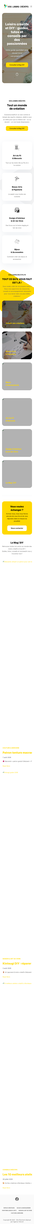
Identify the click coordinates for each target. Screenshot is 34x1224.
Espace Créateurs (9, 1208)
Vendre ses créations (15, 323)
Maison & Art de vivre (12, 959)
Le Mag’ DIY (11, 483)
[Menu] (31, 6)
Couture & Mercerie (11, 748)
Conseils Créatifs (10, 1170)
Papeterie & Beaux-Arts (9, 1210)
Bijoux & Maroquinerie (24, 1208)
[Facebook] (17, 1199)
